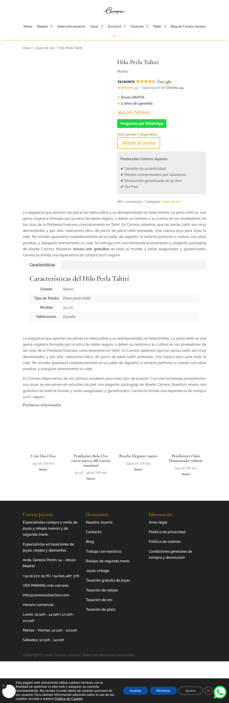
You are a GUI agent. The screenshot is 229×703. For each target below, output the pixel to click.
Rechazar (163, 690)
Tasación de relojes (102, 590)
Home (27, 26)
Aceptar (135, 690)
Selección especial (71, 26)
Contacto (94, 532)
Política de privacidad (167, 532)
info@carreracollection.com (46, 595)
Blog (90, 541)
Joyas (94, 26)
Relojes (42, 26)
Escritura (114, 26)
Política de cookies (165, 541)
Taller (157, 26)
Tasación (137, 26)
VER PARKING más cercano (46, 585)
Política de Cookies (69, 699)
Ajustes (190, 690)
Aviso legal (158, 522)
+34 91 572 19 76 (36, 576)
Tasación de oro (99, 600)
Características (42, 265)
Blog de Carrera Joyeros (188, 26)
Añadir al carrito (138, 143)
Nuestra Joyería (99, 522)
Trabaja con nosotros (103, 551)
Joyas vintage (97, 571)
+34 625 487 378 (65, 576)
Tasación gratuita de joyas (108, 580)
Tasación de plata (100, 609)
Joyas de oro (45, 48)
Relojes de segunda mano (107, 561)
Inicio (27, 48)
